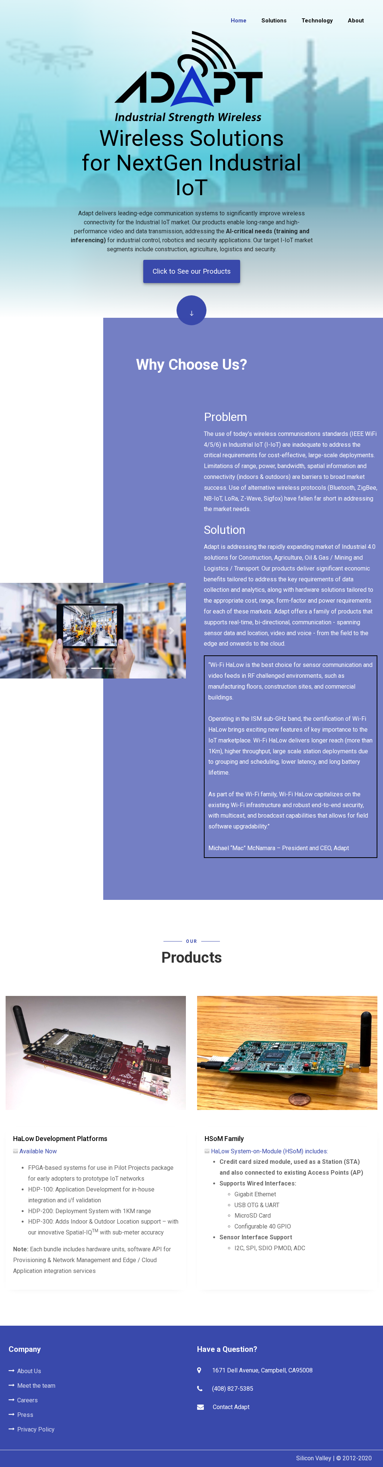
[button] (171, 631)
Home (238, 20)
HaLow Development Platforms (60, 1138)
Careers (27, 1400)
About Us (29, 1371)
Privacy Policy (36, 1429)
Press (25, 1414)
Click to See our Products (192, 271)
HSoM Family (224, 1138)
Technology (317, 20)
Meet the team (36, 1385)
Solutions (274, 20)
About (356, 20)
